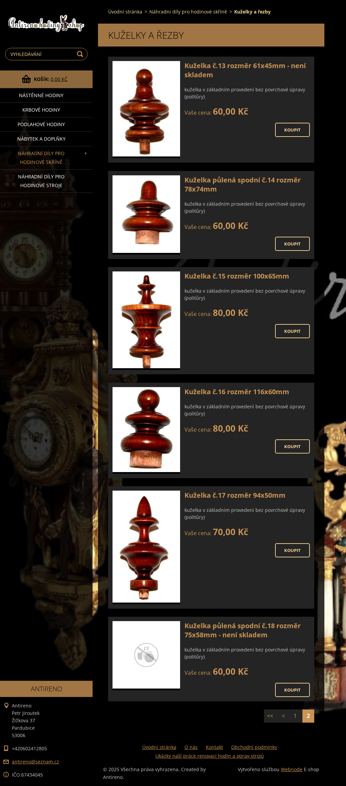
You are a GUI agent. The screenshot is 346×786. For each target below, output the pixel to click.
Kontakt (214, 747)
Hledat (81, 54)
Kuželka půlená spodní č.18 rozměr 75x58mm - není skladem (242, 630)
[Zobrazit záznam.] (146, 109)
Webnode (291, 769)
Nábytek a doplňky (41, 139)
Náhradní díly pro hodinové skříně (41, 157)
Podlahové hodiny (41, 124)
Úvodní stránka (125, 11)
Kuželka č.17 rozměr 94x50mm (235, 495)
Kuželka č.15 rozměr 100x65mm (236, 276)
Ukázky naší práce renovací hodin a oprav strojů (209, 756)
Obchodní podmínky (254, 747)
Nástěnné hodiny (41, 95)
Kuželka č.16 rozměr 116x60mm (236, 391)
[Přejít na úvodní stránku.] (46, 18)
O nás (191, 747)
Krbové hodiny (41, 110)
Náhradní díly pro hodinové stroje (41, 180)
